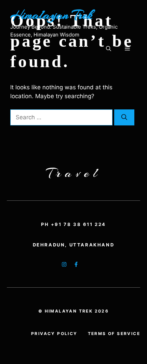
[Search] (124, 117)
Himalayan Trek (51, 15)
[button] (108, 49)
